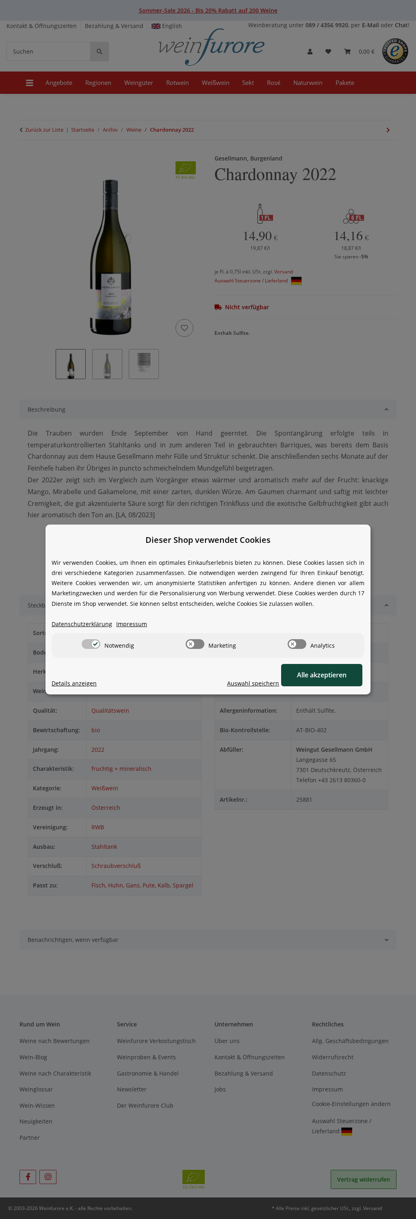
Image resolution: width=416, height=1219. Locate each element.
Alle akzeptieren (322, 674)
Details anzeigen (74, 683)
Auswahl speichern (253, 683)
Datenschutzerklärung (82, 624)
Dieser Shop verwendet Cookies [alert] (208, 539)
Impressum (131, 624)
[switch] (91, 644)
